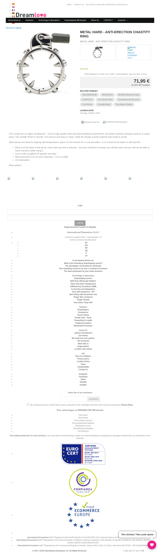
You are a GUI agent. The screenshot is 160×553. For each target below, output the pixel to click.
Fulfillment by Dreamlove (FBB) (83, 286)
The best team (83, 341)
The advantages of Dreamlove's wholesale (83, 266)
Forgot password (71, 227)
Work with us (83, 344)
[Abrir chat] (152, 545)
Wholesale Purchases (83, 326)
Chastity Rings (104, 104)
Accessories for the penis (128, 100)
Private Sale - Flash (83, 318)
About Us (95, 20)
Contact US (83, 227)
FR (86, 248)
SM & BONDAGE (89, 95)
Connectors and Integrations (83, 289)
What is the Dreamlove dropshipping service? (83, 263)
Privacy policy (83, 359)
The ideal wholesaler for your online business (83, 271)
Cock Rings (87, 104)
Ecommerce (83, 312)
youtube (83, 385)
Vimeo (83, 379)
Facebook (83, 377)
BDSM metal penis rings (128, 95)
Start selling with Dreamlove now (83, 294)
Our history (83, 335)
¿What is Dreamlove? (83, 333)
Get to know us (14, 20)
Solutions (29, 20)
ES (86, 243)
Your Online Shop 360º (83, 302)
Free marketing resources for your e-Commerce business (83, 268)
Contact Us (83, 369)
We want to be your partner (83, 338)
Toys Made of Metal (124, 104)
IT (86, 253)
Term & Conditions (83, 356)
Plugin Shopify (83, 300)
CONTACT (108, 20)
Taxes (83, 364)
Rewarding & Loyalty (83, 320)
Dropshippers (83, 310)
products (121, 20)
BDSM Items (107, 95)
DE (86, 251)
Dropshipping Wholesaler (75, 20)
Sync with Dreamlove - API (83, 292)
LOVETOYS (87, 100)
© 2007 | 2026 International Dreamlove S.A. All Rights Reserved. (59, 551)
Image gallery (83, 346)
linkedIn (83, 382)
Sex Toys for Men (105, 100)
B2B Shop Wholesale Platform (83, 281)
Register (92, 227)
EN (86, 245)
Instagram (83, 374)
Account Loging (14, 27)
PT (86, 256)
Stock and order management (83, 284)
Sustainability (83, 367)
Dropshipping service (83, 278)
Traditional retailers (83, 323)
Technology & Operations (49, 20)
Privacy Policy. (127, 405)
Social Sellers (83, 315)
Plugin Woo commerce (83, 297)
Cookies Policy (83, 361)
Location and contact (83, 349)
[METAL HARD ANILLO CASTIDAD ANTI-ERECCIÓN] (43, 77)
